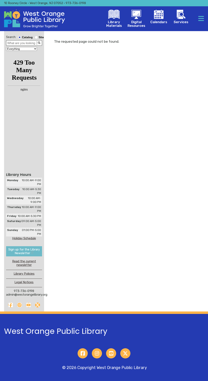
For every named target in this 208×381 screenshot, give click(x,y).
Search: (11, 37)
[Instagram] (19, 305)
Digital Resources (136, 24)
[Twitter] (37, 305)
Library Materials (114, 24)
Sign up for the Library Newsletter (24, 251)
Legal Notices (24, 282)
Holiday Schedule (24, 238)
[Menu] (201, 19)
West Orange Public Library (55, 331)
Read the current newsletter (24, 263)
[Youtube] (28, 305)
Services (181, 22)
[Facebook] (10, 305)
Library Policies (24, 273)
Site (41, 37)
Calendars (158, 22)
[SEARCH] (39, 43)
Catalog (27, 37)
